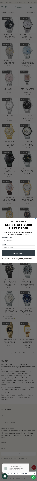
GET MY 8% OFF (18, 253)
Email (4, 244)
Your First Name (7, 237)
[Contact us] (33, 477)
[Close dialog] (35, 219)
